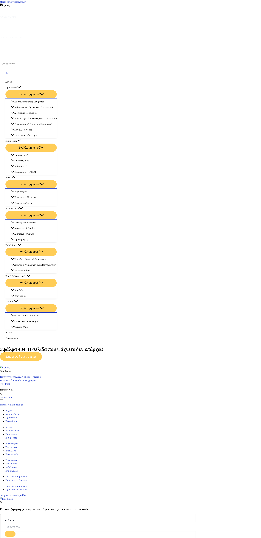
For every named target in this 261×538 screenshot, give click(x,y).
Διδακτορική (20, 166)
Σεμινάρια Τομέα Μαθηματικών (30, 259)
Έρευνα (9, 177)
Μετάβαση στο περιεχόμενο (14, 1)
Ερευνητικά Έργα (23, 203)
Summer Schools (23, 270)
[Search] (10, 534)
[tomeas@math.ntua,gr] (1, 401)
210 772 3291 (6, 397)
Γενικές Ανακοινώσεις (25, 222)
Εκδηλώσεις (11, 245)
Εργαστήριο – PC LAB (25, 171)
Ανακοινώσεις (12, 208)
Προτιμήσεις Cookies (16, 480)
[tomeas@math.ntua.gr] (11, 34)
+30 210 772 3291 (8, 17)
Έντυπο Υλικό (21, 326)
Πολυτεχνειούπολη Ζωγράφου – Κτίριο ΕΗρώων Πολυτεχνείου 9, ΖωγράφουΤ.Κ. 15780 (20, 380)
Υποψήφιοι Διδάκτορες (26, 135)
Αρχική (9, 81)
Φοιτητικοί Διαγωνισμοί (26, 321)
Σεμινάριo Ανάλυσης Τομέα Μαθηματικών (35, 264)
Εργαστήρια (20, 191)
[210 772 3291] (1, 394)
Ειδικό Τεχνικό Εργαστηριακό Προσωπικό (35, 118)
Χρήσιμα (9, 301)
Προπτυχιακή (21, 155)
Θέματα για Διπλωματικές (27, 315)
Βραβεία (18, 290)
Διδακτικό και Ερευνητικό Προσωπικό (33, 107)
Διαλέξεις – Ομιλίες (24, 233)
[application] (19, 87)
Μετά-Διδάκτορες (23, 129)
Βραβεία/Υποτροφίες (16, 276)
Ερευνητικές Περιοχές (25, 197)
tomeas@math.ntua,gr (11, 404)
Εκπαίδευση (11, 140)
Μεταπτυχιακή (21, 160)
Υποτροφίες (20, 295)
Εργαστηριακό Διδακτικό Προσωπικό (33, 124)
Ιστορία (9, 332)
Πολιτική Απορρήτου (16, 476)
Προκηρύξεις (21, 239)
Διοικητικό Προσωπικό (26, 112)
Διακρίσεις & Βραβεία (25, 228)
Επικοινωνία (11, 338)
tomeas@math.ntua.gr (11, 37)
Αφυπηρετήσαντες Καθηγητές (29, 101)
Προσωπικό (11, 87)
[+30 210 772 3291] (1, 13)
